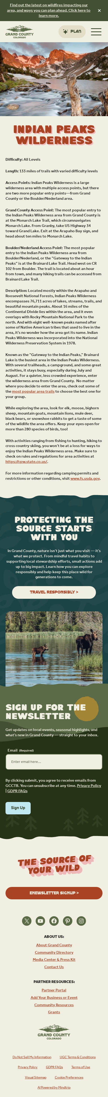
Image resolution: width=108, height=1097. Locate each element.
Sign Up (18, 808)
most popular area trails (33, 391)
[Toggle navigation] (96, 31)
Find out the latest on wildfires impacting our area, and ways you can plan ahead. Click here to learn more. (48, 10)
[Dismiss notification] (99, 10)
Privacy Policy (89, 786)
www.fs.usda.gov (85, 478)
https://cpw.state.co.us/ (26, 462)
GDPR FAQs (17, 791)
